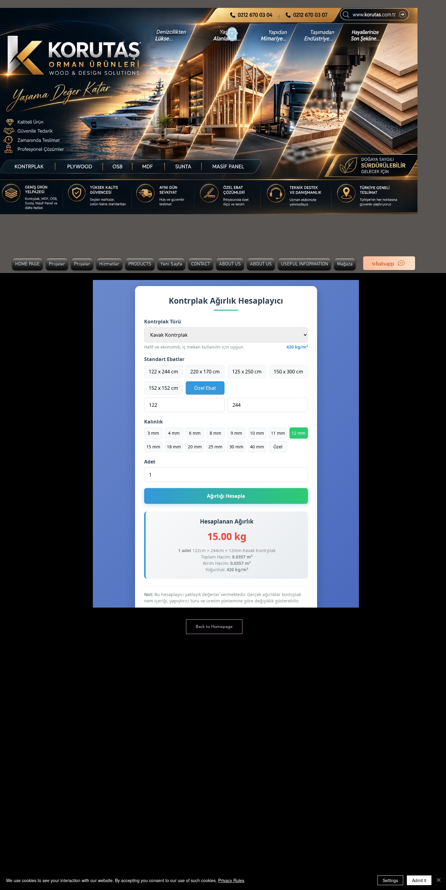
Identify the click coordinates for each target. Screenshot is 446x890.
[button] (214, 626)
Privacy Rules (231, 880)
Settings (390, 880)
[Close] (438, 880)
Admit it (419, 880)
